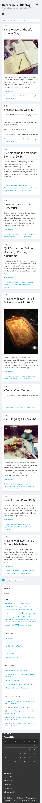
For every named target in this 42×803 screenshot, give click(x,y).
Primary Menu (37, 5)
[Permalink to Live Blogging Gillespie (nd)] (21, 442)
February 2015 (9, 784)
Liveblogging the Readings (21, 185)
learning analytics (28, 188)
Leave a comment (25, 237)
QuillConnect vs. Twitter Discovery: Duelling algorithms (18, 252)
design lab (32, 800)
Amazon (6, 486)
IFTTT (21, 613)
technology (7, 625)
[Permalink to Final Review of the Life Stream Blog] (21, 57)
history (15, 613)
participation (23, 619)
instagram (26, 486)
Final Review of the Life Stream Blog (17, 670)
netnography (8, 619)
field (17, 609)
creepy (24, 282)
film (20, 609)
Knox (12, 527)
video (25, 625)
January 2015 (9, 788)
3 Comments (33, 407)
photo (28, 619)
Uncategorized (10, 653)
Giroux (31, 609)
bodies (22, 603)
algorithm (7, 527)
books (26, 603)
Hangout (12, 613)
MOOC (19, 617)
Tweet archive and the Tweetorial (17, 688)
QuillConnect (14, 285)
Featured (9, 96)
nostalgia (18, 619)
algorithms (25, 376)
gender (28, 609)
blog (19, 603)
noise (13, 619)
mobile (15, 617)
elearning (12, 188)
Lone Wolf (7, 190)
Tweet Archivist (33, 234)
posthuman (33, 619)
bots (16, 139)
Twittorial (12, 237)
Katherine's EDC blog (16, 5)
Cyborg (18, 607)
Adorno (6, 188)
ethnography (28, 607)
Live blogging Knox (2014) (19, 500)
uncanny (27, 285)
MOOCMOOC (27, 617)
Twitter (30, 139)
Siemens (17, 190)
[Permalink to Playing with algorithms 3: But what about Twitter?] (21, 331)
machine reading (9, 617)
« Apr (6, 769)
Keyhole (24, 234)
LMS (35, 188)
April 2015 (8, 777)
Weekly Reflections (26, 96)
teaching (23, 190)
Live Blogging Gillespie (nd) (20, 419)
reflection (14, 621)
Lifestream (15, 96)
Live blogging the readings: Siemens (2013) (19, 684)
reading (9, 621)
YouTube (12, 489)
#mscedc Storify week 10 (19, 109)
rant (12, 190)
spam (21, 139)
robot (19, 621)
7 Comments (25, 379)
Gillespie (19, 486)
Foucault (19, 188)
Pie (11, 379)
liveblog (35, 613)
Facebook (13, 486)
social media (19, 527)
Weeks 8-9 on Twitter (17, 390)
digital (22, 607)
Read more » (8, 91)
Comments (10, 606)
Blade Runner (14, 603)
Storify (25, 139)
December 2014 (10, 792)
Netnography (10, 650)
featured (13, 609)
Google (13, 573)
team (29, 190)
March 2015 (9, 781)
